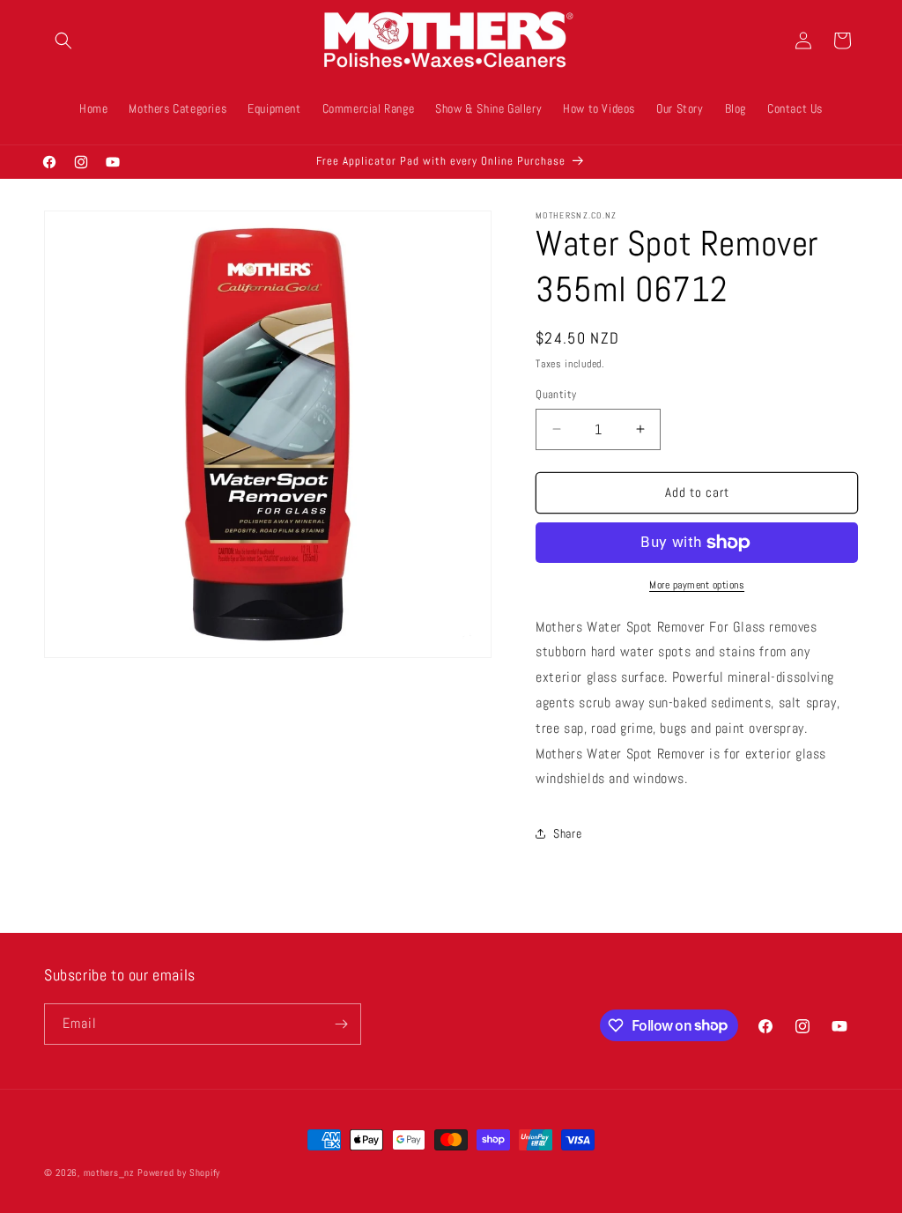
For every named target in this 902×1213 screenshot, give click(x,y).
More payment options (696, 585)
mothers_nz (109, 1172)
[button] (63, 40)
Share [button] (567, 833)
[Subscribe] (341, 1024)
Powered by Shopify (178, 1172)
